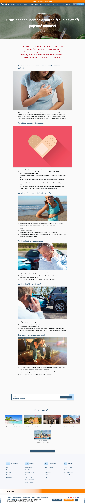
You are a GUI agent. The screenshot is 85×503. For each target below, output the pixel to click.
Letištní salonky (52, 427)
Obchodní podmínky (17, 497)
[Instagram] (75, 497)
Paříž (7, 467)
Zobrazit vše (9, 477)
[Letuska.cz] (5, 4)
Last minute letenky (30, 474)
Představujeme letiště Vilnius (32, 427)
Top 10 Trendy (28, 477)
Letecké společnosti (29, 479)
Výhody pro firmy (68, 470)
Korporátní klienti (68, 467)
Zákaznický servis (48, 467)
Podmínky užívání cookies (29, 497)
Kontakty (46, 470)
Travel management (68, 472)
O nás (45, 477)
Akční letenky (28, 467)
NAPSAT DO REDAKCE (66, 397)
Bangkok (8, 474)
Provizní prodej (67, 474)
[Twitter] (73, 497)
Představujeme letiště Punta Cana (14, 427)
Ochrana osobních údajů (42, 497)
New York (8, 472)
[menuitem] (13, 4)
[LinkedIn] (78, 497)
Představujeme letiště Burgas (71, 427)
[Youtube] (71, 497)
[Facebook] (68, 497)
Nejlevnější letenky (29, 472)
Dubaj (7, 470)
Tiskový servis (47, 472)
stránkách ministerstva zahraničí (49, 188)
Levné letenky (28, 470)
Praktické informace (13, 425)
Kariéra (46, 474)
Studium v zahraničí (30, 482)
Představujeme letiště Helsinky (42, 442)
